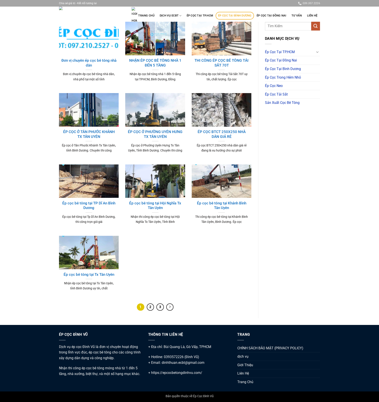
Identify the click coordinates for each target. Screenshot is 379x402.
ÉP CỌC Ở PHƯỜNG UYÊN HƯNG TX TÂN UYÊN (155, 134)
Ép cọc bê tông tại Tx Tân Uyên (89, 274)
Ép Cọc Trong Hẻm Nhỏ (283, 77)
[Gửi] (315, 26)
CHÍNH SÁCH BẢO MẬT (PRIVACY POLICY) (270, 348)
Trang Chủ (146, 15)
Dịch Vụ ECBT (169, 15)
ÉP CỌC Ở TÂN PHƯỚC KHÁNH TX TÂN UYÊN (89, 134)
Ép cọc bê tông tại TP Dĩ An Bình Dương (88, 205)
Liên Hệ (312, 15)
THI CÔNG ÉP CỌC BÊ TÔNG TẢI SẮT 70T (221, 62)
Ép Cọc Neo (274, 86)
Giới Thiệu (245, 365)
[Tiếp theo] (170, 307)
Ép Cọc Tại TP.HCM (200, 15)
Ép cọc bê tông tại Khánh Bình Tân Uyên (221, 205)
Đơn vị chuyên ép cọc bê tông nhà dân (88, 62)
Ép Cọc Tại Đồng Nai (271, 15)
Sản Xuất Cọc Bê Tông (282, 103)
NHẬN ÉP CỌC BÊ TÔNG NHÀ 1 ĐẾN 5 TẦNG (155, 62)
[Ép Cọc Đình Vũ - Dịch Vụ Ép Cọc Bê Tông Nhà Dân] (81, 11)
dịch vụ (242, 356)
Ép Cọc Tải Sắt (276, 94)
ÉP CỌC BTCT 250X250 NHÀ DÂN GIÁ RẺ (222, 134)
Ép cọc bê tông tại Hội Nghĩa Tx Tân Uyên (155, 205)
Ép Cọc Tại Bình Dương (234, 15)
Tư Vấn (296, 15)
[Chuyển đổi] (317, 51)
